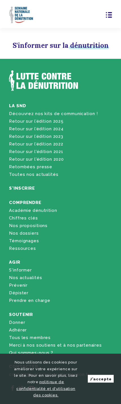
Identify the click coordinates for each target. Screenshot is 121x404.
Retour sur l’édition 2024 (36, 128)
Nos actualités (25, 277)
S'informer (20, 270)
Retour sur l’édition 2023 (36, 136)
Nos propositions (28, 225)
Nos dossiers (24, 233)
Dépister (18, 292)
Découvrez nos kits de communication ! (53, 113)
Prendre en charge (29, 300)
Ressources (22, 248)
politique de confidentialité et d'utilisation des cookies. (45, 388)
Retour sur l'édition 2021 (36, 151)
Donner (17, 322)
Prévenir (18, 285)
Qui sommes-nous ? (31, 352)
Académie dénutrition (33, 210)
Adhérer (18, 330)
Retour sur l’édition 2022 (36, 144)
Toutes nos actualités (33, 174)
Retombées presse (30, 166)
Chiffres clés (23, 218)
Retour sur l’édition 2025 (36, 121)
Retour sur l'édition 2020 (36, 159)
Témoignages (24, 240)
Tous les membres (30, 337)
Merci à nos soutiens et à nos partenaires (55, 345)
